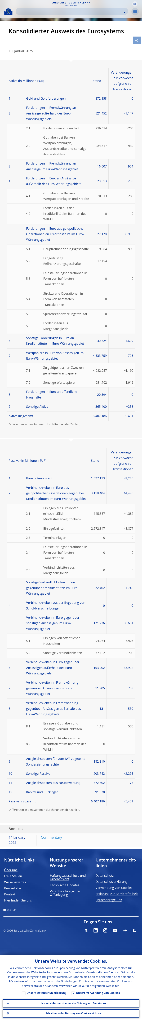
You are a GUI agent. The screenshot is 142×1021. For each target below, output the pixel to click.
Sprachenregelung (109, 900)
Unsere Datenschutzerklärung (46, 993)
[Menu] (135, 11)
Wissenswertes (15, 882)
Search (123, 11)
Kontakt (9, 894)
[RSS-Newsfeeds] (134, 930)
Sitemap (11, 910)
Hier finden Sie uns (18, 900)
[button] (134, 4)
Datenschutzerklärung (111, 881)
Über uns (10, 870)
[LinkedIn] (95, 930)
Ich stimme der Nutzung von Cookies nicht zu (73, 1013)
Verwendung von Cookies (114, 888)
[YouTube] (115, 930)
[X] (86, 930)
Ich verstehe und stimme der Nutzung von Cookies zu (73, 1003)
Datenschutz (105, 875)
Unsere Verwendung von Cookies (98, 993)
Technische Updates (64, 885)
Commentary (51, 837)
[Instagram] (105, 930)
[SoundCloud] (125, 930)
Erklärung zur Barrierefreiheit (117, 894)
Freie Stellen (13, 876)
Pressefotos (12, 888)
